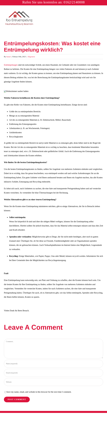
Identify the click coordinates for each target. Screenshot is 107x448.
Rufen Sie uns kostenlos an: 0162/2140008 (53, 2)
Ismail (8, 57)
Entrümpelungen (11, 65)
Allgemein (31, 57)
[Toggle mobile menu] (102, 12)
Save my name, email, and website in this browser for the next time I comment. (39, 392)
